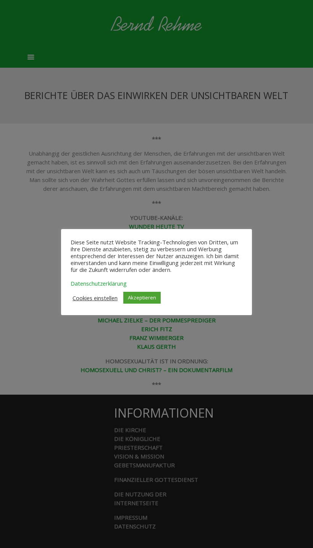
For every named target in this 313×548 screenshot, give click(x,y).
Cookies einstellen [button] (95, 297)
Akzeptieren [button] (142, 297)
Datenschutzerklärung (99, 283)
